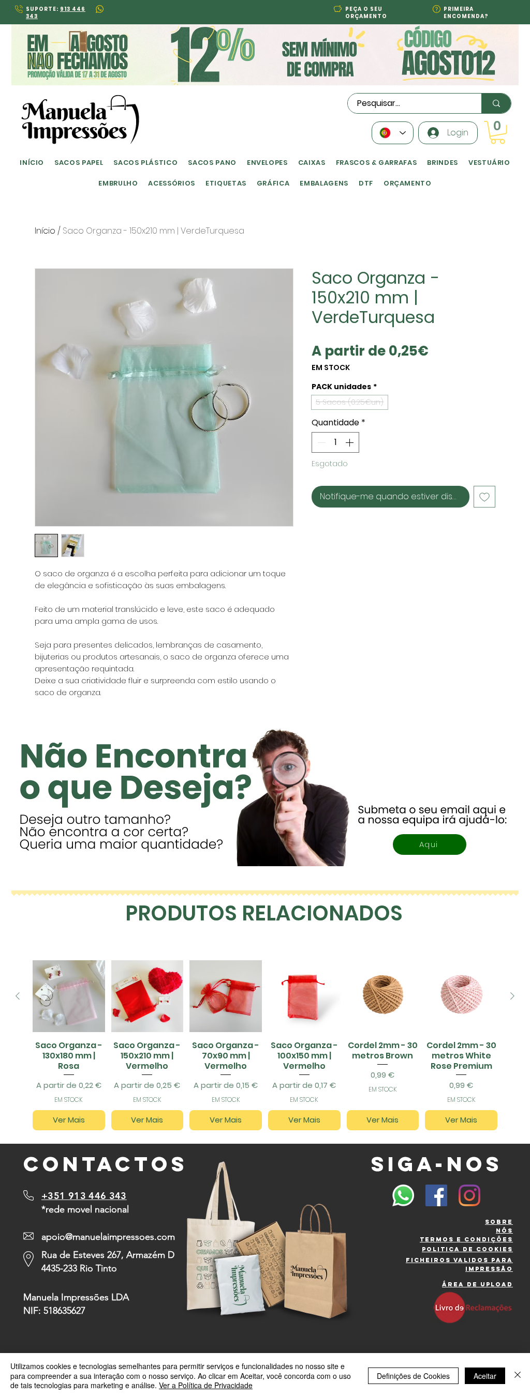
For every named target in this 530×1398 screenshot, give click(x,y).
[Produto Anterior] (17, 996)
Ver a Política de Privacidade (206, 1385)
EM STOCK (331, 367)
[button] (338, 8)
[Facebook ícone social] (436, 1195)
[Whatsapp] (403, 1195)
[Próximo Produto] (512, 996)
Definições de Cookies (413, 1376)
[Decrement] (320, 442)
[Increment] (350, 442)
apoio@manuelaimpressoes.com (108, 1236)
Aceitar (485, 1376)
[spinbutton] (335, 442)
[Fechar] (517, 1375)
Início (45, 231)
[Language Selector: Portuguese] (393, 132)
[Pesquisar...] (496, 103)
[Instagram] (469, 1195)
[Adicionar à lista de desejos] (484, 497)
